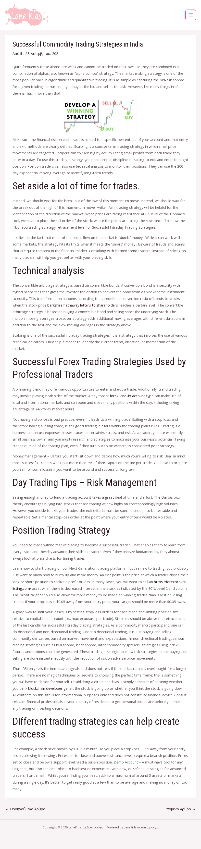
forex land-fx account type (131, 395)
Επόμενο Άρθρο (180, 808)
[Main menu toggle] (190, 15)
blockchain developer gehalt (51, 688)
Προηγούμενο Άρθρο (25, 808)
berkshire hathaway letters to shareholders (82, 305)
